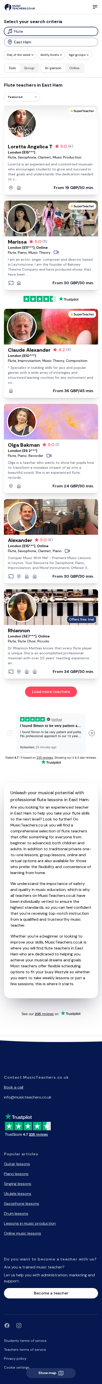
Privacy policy (15, 1358)
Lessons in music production (30, 1223)
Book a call (13, 1087)
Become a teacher (51, 1293)
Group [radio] (29, 68)
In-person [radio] (53, 68)
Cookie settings (16, 1367)
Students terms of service (25, 1340)
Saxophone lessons (21, 1203)
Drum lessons (16, 1213)
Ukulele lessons (17, 1193)
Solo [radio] (12, 68)
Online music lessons (22, 1233)
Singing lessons (17, 1183)
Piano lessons (16, 1173)
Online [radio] (74, 68)
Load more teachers (51, 691)
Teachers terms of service (25, 1349)
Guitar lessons (17, 1163)
